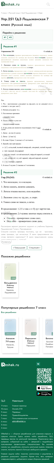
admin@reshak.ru (19, 421)
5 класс (4, 424)
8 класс (4, 415)
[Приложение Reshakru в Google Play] (44, 395)
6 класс (4, 421)
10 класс (4, 409)
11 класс (4, 405)
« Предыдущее (19, 247)
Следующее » (34, 247)
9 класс (4, 412)
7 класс (4, 418)
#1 (5, 37)
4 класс (4, 428)
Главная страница (19, 405)
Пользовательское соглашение (25, 418)
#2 (10, 37)
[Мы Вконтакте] (38, 364)
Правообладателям (20, 415)
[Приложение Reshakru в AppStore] (44, 389)
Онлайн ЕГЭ (17, 409)
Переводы (16, 412)
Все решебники (8, 312)
